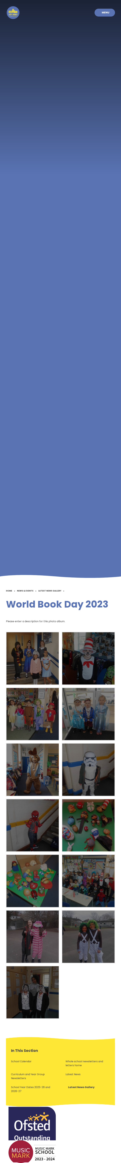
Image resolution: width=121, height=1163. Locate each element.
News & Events (25, 590)
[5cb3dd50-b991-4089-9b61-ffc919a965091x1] (32, 825)
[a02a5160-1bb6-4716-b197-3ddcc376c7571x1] (32, 881)
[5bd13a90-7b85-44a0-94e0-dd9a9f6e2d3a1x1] (32, 937)
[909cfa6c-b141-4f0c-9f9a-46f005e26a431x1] (88, 937)
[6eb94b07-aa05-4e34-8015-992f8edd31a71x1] (32, 714)
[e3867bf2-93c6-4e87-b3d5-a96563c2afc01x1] (32, 770)
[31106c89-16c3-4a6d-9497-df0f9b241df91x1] (88, 881)
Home (9, 590)
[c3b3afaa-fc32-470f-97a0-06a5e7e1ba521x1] (32, 658)
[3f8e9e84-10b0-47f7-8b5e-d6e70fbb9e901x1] (88, 770)
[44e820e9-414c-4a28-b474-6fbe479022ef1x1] (88, 825)
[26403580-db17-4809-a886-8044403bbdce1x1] (88, 714)
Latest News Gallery (49, 590)
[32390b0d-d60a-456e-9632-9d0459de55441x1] (32, 992)
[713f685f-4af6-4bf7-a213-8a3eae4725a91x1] (88, 658)
